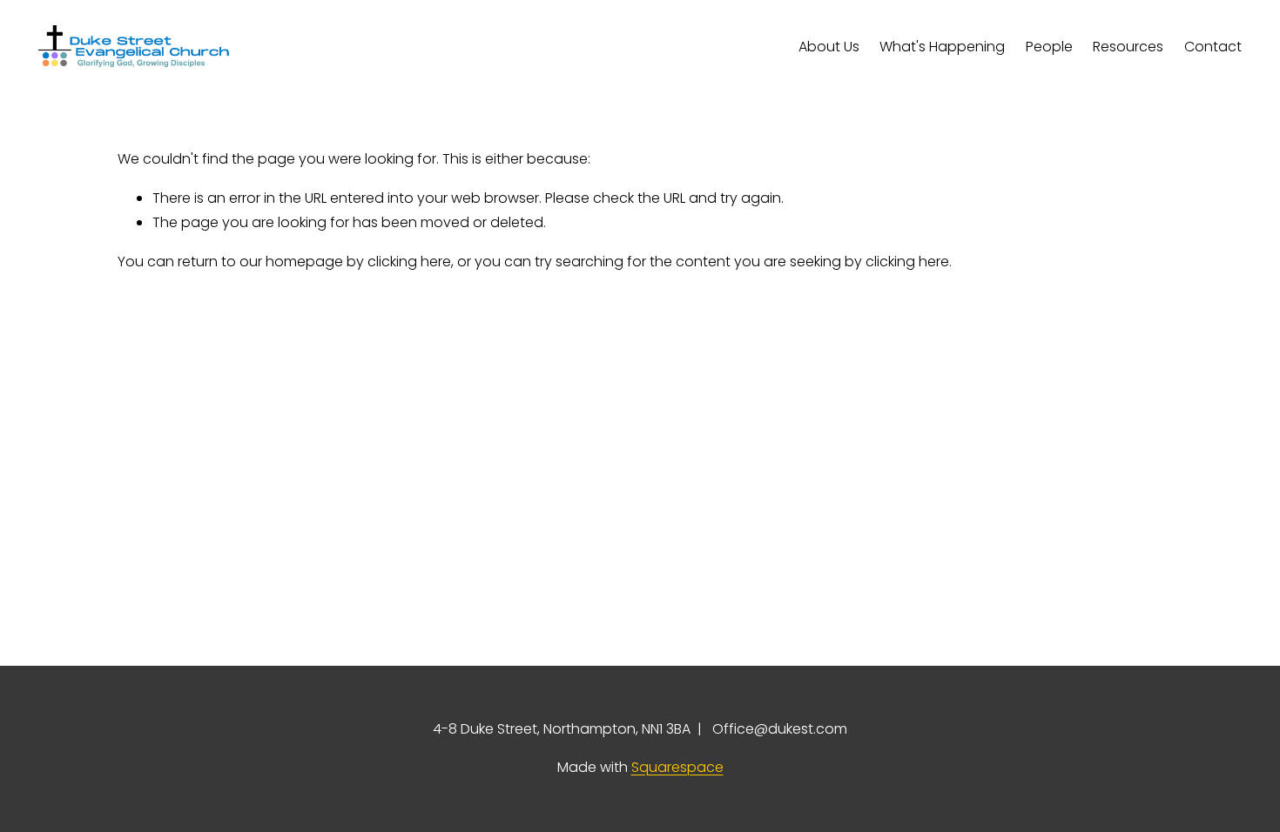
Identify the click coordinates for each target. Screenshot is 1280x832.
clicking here (409, 262)
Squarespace (677, 767)
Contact (1213, 47)
